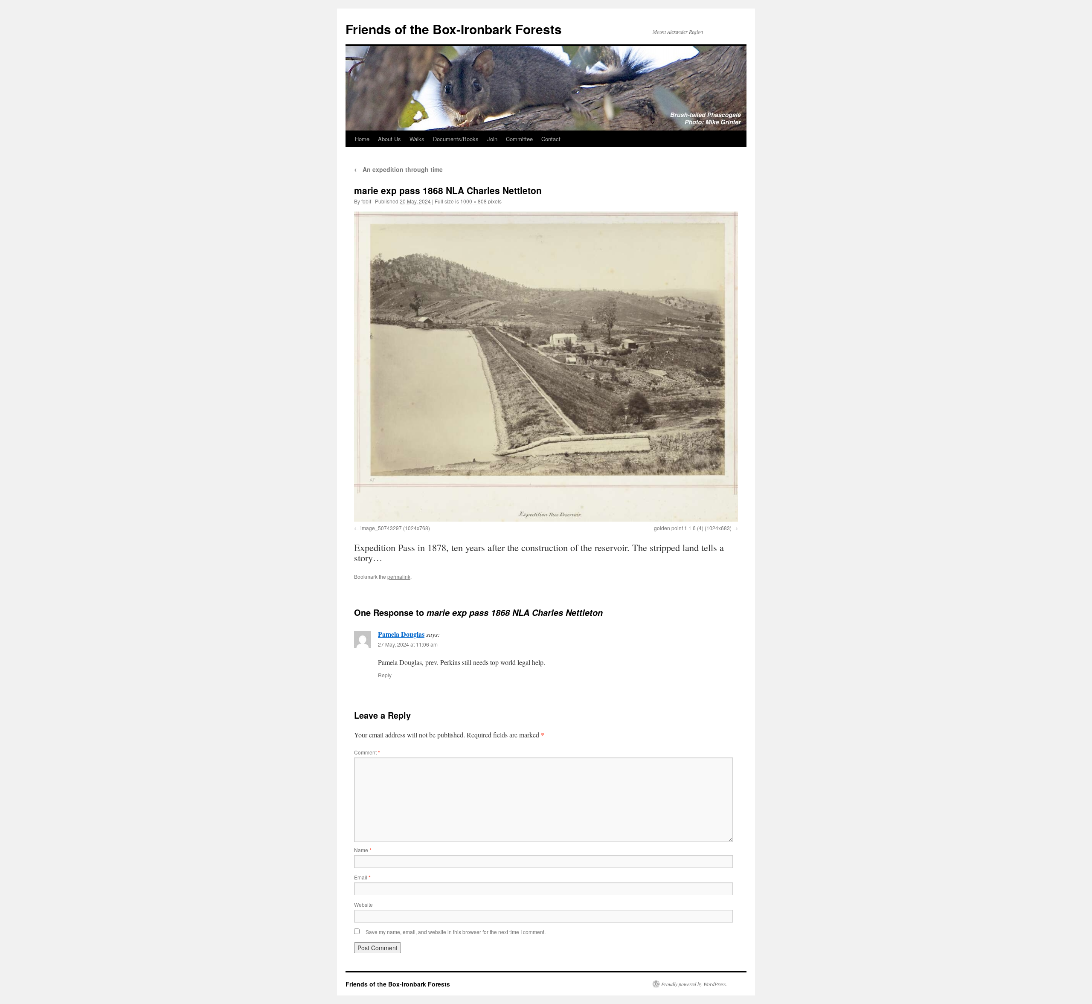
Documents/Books (456, 139)
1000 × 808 (473, 201)
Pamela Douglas (401, 634)
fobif (366, 201)
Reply (385, 675)
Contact (551, 139)
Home (362, 139)
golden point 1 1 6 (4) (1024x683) (693, 527)
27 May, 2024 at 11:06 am (408, 644)
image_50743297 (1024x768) (395, 527)
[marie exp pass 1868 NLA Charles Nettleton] (546, 367)
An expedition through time (398, 169)
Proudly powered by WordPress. (694, 984)
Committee (519, 139)
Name (363, 849)
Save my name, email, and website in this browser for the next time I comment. (456, 931)
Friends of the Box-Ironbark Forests (454, 29)
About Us (389, 139)
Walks (417, 139)
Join (492, 139)
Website (363, 904)
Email (362, 877)
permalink (398, 576)
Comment (367, 752)
